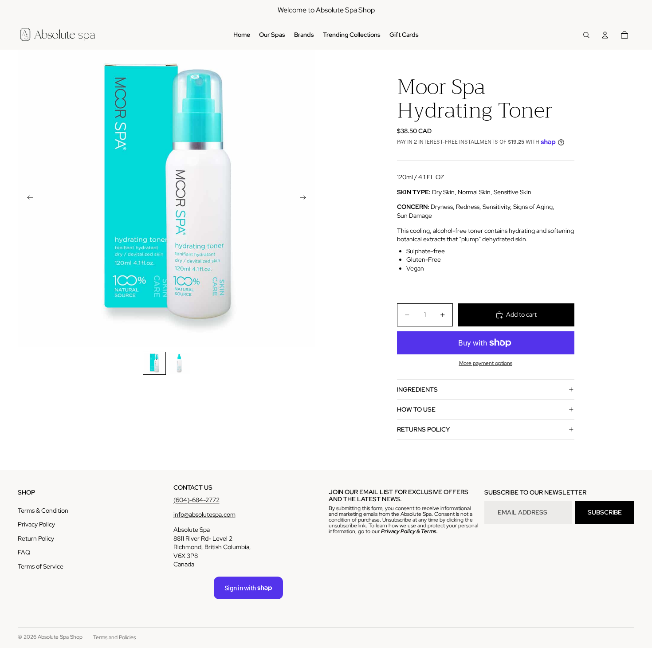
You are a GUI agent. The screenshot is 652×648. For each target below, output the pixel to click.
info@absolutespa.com (204, 514)
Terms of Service (40, 566)
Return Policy (36, 538)
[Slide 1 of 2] (154, 363)
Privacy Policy (36, 524)
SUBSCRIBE (605, 512)
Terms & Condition (43, 510)
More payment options (485, 363)
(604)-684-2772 (196, 500)
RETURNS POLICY (423, 429)
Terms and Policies (114, 637)
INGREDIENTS (417, 389)
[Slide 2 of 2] (179, 363)
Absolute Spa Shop (60, 636)
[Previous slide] (27, 198)
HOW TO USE (416, 409)
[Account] (605, 35)
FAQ (24, 552)
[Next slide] (305, 198)
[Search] (586, 35)
